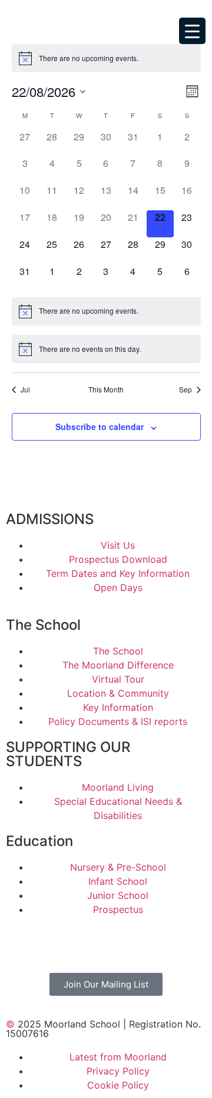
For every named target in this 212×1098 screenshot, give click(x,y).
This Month (106, 389)
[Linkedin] (117, 943)
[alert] (88, 58)
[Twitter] (85, 943)
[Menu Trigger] (192, 31)
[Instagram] (53, 943)
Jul (25, 389)
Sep (185, 389)
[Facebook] (20, 943)
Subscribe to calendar (99, 426)
